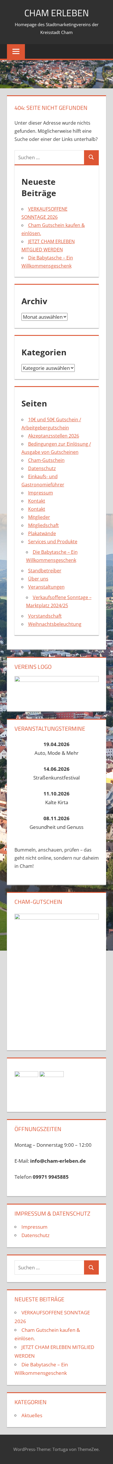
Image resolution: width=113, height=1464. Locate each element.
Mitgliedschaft (43, 525)
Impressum (40, 493)
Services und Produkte (52, 541)
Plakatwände (42, 533)
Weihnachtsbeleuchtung (54, 624)
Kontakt (36, 501)
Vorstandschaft (45, 616)
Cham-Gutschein (46, 460)
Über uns (38, 579)
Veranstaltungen (46, 587)
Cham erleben (56, 13)
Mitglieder (39, 517)
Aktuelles (31, 1415)
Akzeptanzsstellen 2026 (53, 436)
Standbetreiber (44, 570)
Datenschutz (42, 468)
